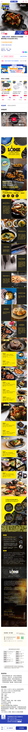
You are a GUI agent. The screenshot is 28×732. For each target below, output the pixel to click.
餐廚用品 (3, 49)
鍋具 (7, 49)
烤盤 (10, 49)
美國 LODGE (6, 37)
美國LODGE (3, 50)
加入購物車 (10, 728)
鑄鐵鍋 (8, 50)
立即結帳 (21, 728)
